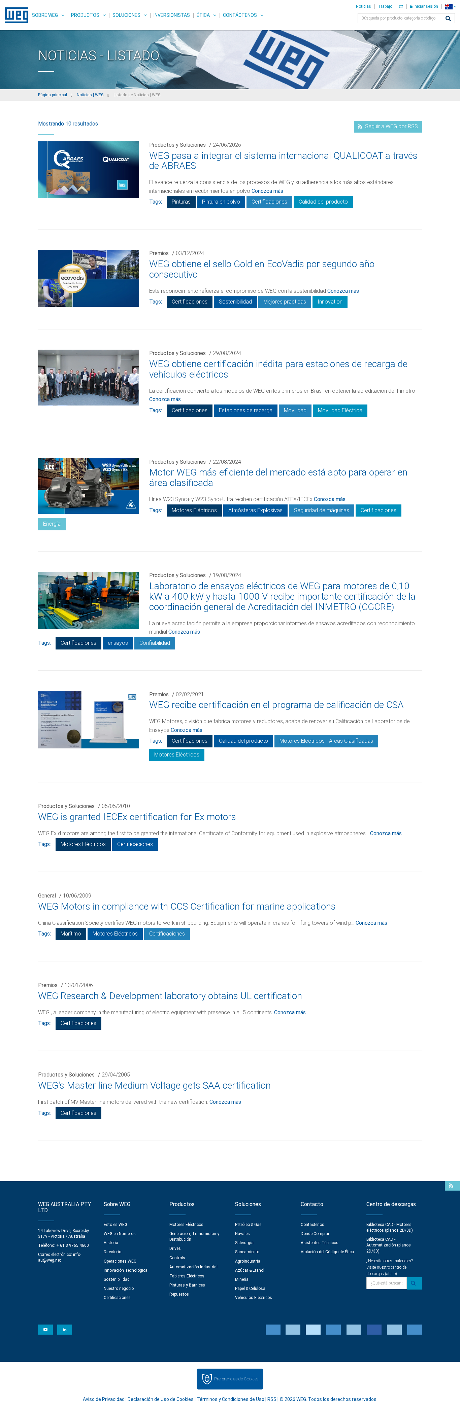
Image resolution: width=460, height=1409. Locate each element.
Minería (242, 1279)
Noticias (363, 6)
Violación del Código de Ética (327, 1251)
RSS (271, 1399)
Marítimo (71, 933)
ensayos (118, 643)
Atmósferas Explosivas (255, 510)
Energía (52, 524)
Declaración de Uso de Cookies (161, 1399)
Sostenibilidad (235, 301)
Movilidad (295, 410)
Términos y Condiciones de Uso (230, 1399)
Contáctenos (240, 15)
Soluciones (126, 15)
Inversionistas (172, 15)
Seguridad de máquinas (321, 510)
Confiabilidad (154, 643)
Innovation (330, 301)
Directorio (112, 1251)
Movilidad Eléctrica (340, 410)
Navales (242, 1233)
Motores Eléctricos (194, 510)
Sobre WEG (45, 15)
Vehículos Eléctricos (253, 1297)
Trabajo (385, 6)
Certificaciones (269, 202)
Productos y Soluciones (177, 145)
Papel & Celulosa (250, 1288)
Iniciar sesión (425, 6)
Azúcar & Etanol (249, 1270)
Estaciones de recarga (245, 410)
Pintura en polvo (221, 202)
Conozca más (267, 191)
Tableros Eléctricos (186, 1276)
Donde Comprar (315, 1233)
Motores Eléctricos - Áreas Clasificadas (326, 741)
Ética (203, 15)
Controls (177, 1258)
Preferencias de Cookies (236, 1378)
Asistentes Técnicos (319, 1242)
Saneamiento (247, 1251)
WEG (14, 15)
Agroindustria (247, 1261)
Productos (85, 15)
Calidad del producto (323, 202)
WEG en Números (120, 1233)
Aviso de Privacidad (104, 1399)
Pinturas (181, 202)
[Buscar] (448, 19)
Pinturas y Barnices (187, 1285)
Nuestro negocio (119, 1288)
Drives (175, 1248)
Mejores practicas (284, 301)
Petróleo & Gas (248, 1224)
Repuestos (179, 1294)
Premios (159, 253)
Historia (111, 1242)
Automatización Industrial (193, 1267)
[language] (450, 6)
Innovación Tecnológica (125, 1270)
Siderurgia (244, 1242)
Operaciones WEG (120, 1261)
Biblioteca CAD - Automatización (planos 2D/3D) (388, 1245)
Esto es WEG (115, 1224)
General (47, 895)
